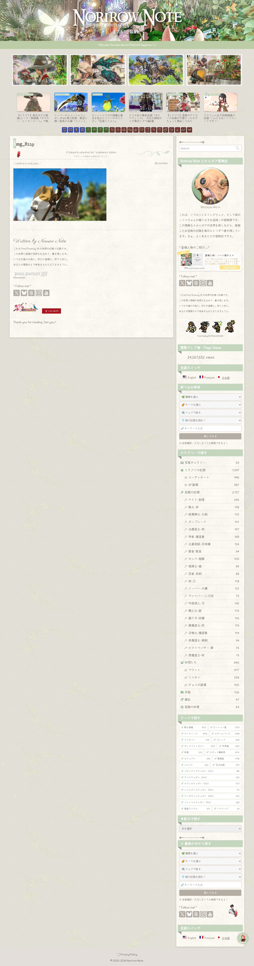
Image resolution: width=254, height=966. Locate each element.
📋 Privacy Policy (127, 954)
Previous (12, 109)
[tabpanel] (33, 108)
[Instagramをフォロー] (39, 293)
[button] (237, 148)
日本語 (226, 378)
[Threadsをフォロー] (31, 293)
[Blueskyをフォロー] (24, 293)
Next (241, 109)
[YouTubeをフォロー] (46, 293)
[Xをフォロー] (16, 293)
